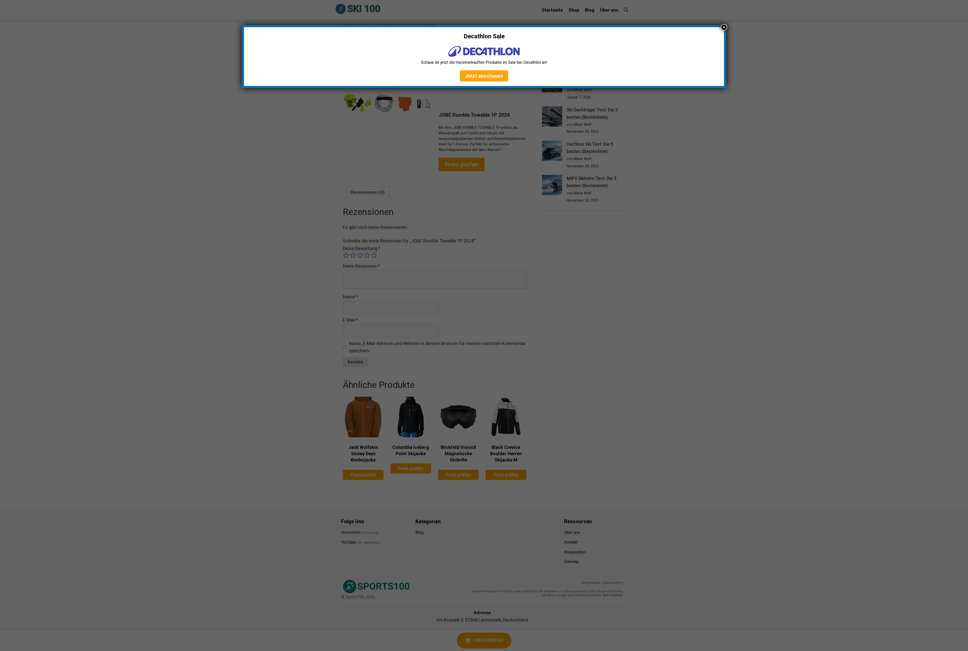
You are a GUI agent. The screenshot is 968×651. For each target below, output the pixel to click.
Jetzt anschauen (484, 76)
